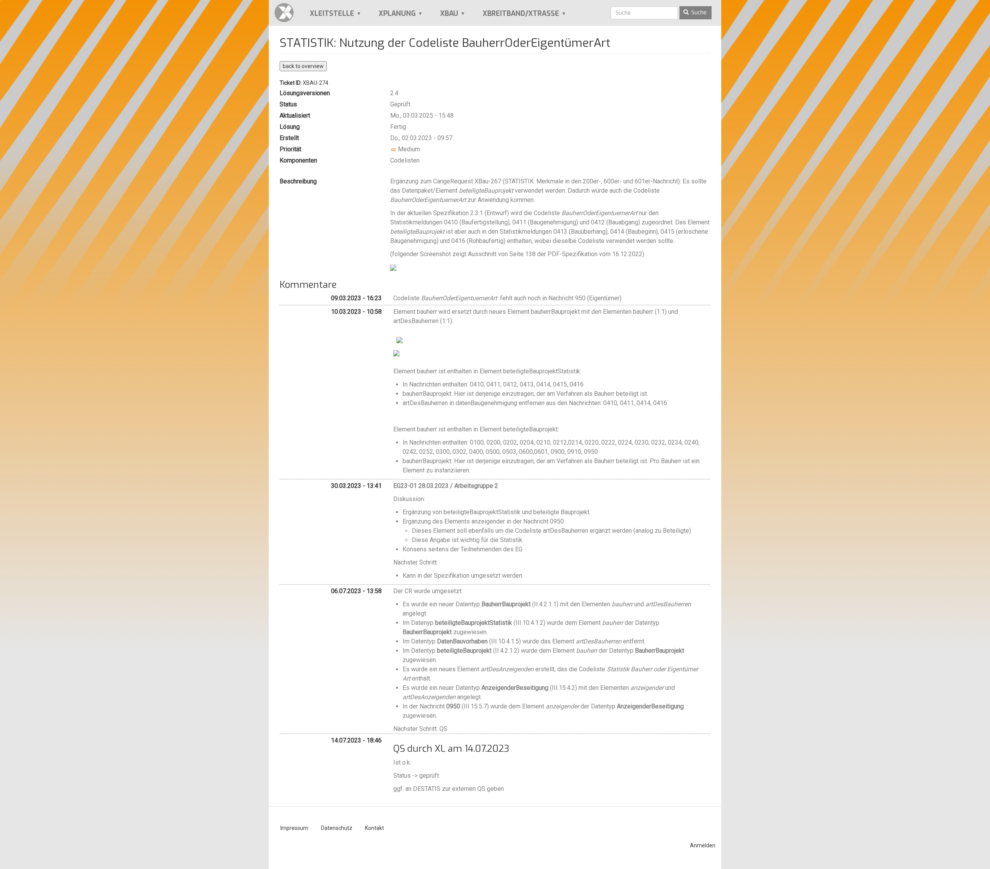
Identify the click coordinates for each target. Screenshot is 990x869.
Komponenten (298, 160)
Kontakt (374, 828)
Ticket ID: (291, 83)
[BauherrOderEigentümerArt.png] (393, 267)
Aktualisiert (295, 115)
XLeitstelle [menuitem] (326, 16)
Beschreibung (298, 181)
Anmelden (702, 845)
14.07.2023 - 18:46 (356, 740)
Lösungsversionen (305, 93)
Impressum (294, 828)
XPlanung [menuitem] (392, 16)
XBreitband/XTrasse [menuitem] (515, 16)
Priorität (290, 149)
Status (288, 104)
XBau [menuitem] (444, 16)
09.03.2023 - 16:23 (356, 298)
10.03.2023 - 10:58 (356, 311)
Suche (698, 12)
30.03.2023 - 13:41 (356, 485)
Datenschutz (336, 828)
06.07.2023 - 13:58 (356, 591)
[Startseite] (287, 12)
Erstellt (289, 138)
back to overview (303, 66)
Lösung (290, 126)
